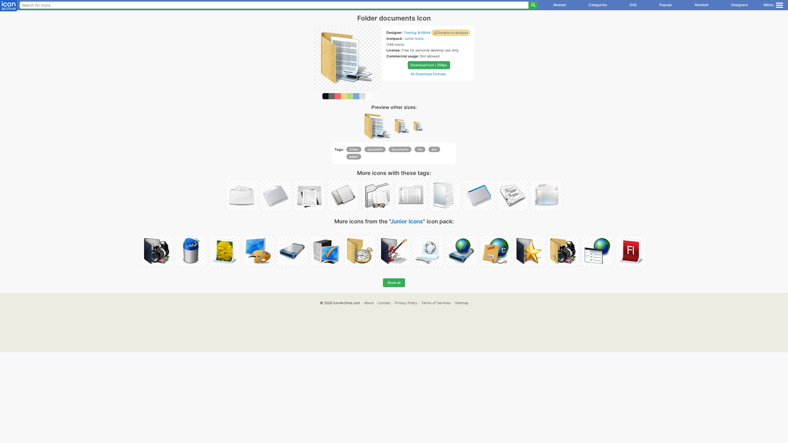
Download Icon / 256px (429, 65)
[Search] (533, 5)
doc (434, 149)
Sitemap (461, 303)
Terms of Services (436, 303)
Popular (665, 5)
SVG (633, 5)
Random (702, 5)
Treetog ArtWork (417, 33)
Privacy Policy (406, 303)
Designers (739, 5)
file (420, 149)
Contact (384, 303)
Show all (394, 283)
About (369, 303)
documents (400, 149)
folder (353, 149)
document (375, 149)
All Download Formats (428, 74)
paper (353, 157)
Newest (559, 5)
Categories (598, 5)
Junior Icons (414, 39)
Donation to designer (453, 33)
